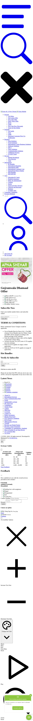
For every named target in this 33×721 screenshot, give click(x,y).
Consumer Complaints (10, 192)
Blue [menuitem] (2, 645)
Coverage (7, 412)
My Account (8, 255)
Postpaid (6, 129)
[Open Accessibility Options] (1, 518)
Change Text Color (7, 631)
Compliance (7, 405)
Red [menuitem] (2, 647)
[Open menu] (16, 32)
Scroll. (6, 400)
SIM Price (7, 410)
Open (2, 513)
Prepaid (6, 114)
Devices (6, 156)
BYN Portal (7, 420)
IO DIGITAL (13, 438)
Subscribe (4, 318)
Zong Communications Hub (12, 398)
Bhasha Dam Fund (9, 417)
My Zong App (8, 403)
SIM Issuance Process (10, 421)
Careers (6, 408)
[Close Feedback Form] (1, 475)
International (8, 162)
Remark (3, 502)
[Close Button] (2, 442)
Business (7, 139)
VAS (5, 175)
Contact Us (7, 413)
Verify (2, 365)
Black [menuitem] (2, 644)
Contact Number (5, 498)
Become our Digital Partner (12, 425)
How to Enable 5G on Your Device (14, 430)
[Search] (16, 63)
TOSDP (6, 423)
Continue (3, 516)
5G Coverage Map (9, 431)
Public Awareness (9, 415)
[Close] (1, 450)
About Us (7, 395)
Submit (3, 504)
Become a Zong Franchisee (12, 426)
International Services (10, 397)
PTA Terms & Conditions (11, 418)
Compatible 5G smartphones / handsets (15, 428)
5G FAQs (7, 433)
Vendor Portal (8, 407)
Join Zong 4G (8, 253)
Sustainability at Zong (10, 402)
